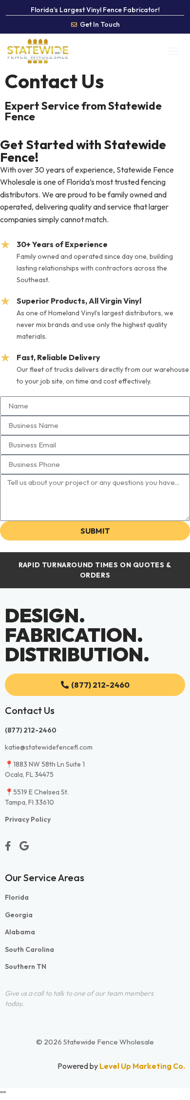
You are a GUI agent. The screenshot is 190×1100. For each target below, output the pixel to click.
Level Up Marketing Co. (142, 1066)
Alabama (20, 931)
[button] (174, 51)
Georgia (19, 914)
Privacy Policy (28, 819)
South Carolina (29, 949)
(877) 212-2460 (31, 730)
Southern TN (25, 966)
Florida (17, 897)
